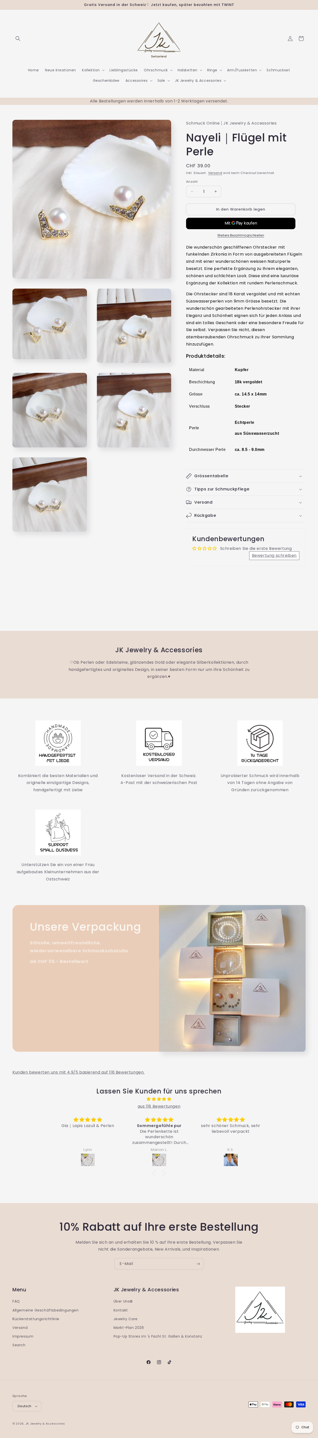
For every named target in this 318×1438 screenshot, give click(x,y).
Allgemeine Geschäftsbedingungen (45, 1310)
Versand (215, 173)
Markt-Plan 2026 (129, 1327)
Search (19, 1345)
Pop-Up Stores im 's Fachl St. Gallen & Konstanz (158, 1336)
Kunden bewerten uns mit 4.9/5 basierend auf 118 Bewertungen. (78, 1072)
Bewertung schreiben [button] (274, 555)
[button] (17, 38)
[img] (159, 1099)
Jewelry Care (126, 1318)
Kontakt (121, 1310)
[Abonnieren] (198, 1264)
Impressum (22, 1336)
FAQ (16, 1301)
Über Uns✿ (123, 1301)
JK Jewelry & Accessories (45, 1424)
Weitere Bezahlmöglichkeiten (240, 235)
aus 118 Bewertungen (159, 1106)
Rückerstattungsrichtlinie (35, 1318)
